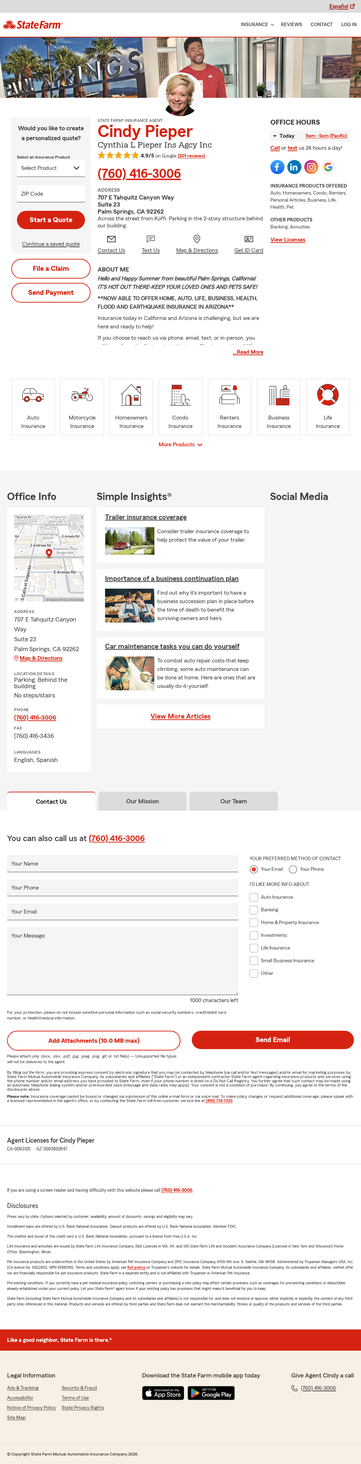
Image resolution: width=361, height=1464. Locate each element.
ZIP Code (32, 194)
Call (275, 148)
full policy (136, 1267)
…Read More (248, 352)
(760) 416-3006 (139, 174)
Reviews (291, 24)
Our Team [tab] (233, 801)
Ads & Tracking (22, 1388)
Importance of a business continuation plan (172, 578)
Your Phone (25, 888)
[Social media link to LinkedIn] (294, 167)
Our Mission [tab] (142, 801)
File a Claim (51, 268)
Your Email (24, 912)
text (292, 148)
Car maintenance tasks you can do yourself (172, 646)
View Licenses (287, 240)
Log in (349, 24)
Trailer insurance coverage (145, 517)
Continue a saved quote (51, 244)
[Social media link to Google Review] (328, 167)
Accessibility (20, 1397)
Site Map (16, 1417)
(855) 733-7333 (219, 1101)
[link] (33, 25)
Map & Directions (41, 658)
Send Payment (51, 292)
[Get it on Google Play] (211, 1393)
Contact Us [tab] (51, 801)
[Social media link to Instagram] (311, 167)
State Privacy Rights (83, 1407)
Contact (322, 24)
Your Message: (28, 936)
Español (338, 6)
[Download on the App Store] (163, 1393)
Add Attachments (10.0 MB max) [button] (94, 1040)
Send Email (273, 1039)
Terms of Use (75, 1397)
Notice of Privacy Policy (31, 1407)
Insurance (254, 24)
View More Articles (180, 716)
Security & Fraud (79, 1388)
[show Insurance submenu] (271, 25)
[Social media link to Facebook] (277, 167)
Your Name (24, 864)
